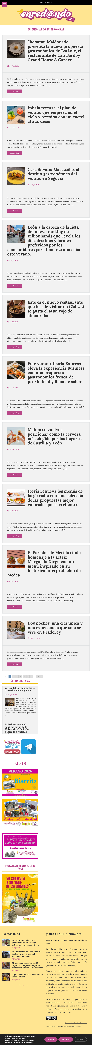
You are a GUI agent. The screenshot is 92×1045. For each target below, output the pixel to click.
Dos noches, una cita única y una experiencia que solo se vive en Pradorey (55, 627)
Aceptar (51, 1039)
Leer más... (14, 91)
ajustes (30, 1043)
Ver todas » (23, 985)
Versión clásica (46, 2)
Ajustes (80, 1039)
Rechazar (65, 1039)
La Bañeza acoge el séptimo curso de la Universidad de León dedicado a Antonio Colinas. (17, 709)
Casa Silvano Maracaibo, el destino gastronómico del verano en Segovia (53, 174)
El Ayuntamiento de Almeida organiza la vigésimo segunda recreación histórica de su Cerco (27, 965)
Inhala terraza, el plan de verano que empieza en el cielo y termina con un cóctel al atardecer (56, 114)
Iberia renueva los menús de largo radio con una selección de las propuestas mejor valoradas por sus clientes (56, 497)
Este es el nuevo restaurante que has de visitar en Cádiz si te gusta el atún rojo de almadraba (56, 308)
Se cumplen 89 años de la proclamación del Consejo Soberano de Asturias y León (25, 942)
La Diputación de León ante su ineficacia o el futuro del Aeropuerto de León (26, 954)
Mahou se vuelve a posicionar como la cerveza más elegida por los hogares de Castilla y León (55, 436)
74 (38, 676)
